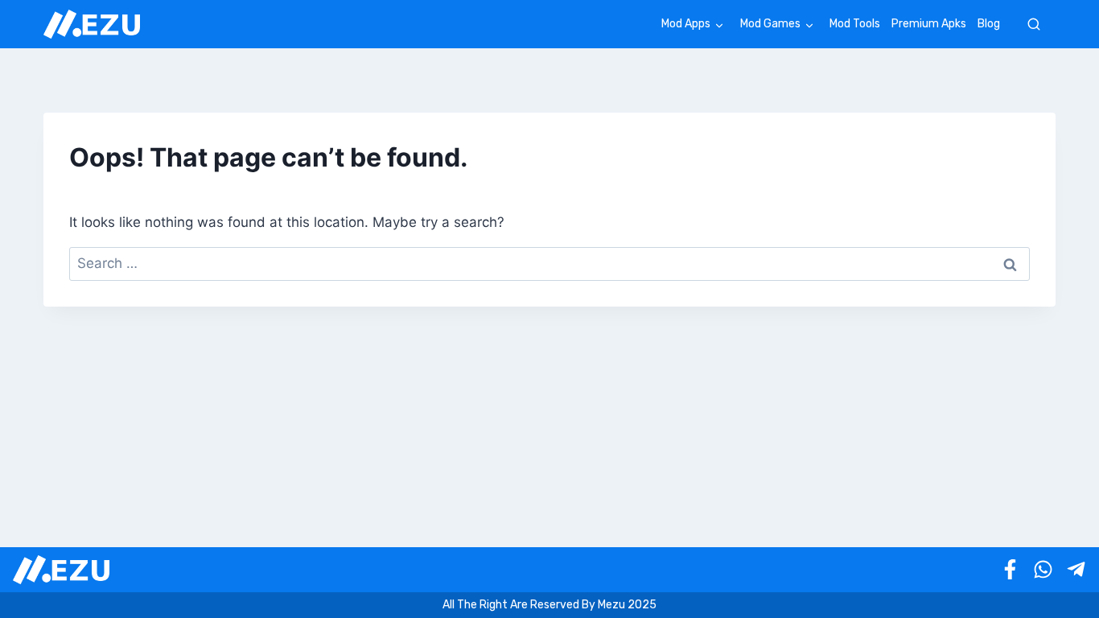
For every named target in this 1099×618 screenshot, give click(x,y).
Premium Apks (928, 24)
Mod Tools (854, 24)
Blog (989, 24)
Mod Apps (685, 24)
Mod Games (770, 24)
